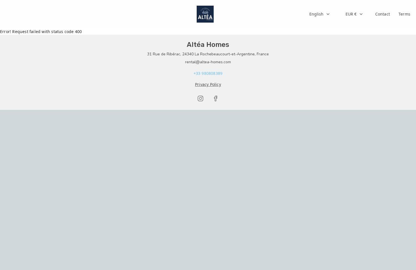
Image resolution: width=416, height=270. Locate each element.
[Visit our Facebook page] (215, 98)
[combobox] (320, 14)
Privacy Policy (208, 84)
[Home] (205, 14)
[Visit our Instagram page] (200, 98)
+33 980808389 (208, 73)
